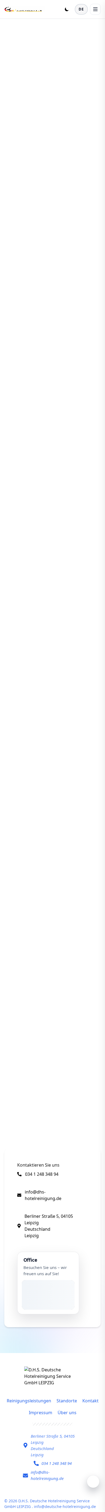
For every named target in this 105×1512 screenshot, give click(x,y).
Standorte (67, 1401)
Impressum (40, 1413)
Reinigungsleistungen (29, 1401)
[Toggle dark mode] (66, 9)
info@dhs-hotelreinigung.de (43, 1195)
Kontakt (90, 1401)
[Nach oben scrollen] (93, 1481)
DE (81, 9)
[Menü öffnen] (95, 9)
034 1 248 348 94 (41, 1174)
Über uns (67, 1413)
